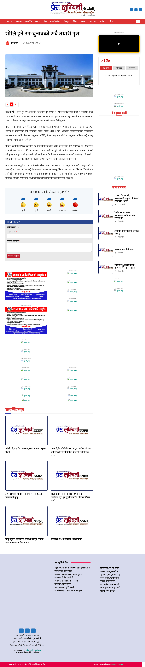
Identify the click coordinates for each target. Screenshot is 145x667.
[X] (136, 9)
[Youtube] (140, 9)
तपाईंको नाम (12, 232)
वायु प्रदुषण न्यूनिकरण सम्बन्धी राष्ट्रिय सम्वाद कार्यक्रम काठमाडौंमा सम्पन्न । (24, 540)
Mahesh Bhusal (117, 664)
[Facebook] (131, 9)
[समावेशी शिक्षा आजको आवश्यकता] (72, 521)
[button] (137, 21)
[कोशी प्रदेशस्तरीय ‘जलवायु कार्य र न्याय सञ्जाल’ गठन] (26, 430)
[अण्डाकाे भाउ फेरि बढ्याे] (105, 250)
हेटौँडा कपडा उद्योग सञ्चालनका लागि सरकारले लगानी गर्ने (126, 215)
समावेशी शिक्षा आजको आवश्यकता (66, 539)
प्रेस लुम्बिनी (14, 43)
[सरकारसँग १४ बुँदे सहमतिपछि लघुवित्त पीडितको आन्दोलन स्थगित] (105, 199)
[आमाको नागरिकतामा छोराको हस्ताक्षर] (105, 233)
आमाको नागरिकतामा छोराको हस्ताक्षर (127, 232)
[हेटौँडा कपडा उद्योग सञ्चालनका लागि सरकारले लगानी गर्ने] (105, 216)
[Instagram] (33, 630)
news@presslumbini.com (32, 650)
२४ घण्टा (106, 68)
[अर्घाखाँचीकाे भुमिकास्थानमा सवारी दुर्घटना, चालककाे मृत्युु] (26, 476)
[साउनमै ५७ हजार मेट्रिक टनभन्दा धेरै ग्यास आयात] (105, 267)
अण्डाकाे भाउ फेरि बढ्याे (124, 249)
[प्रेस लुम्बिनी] (7, 43)
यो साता (119, 68)
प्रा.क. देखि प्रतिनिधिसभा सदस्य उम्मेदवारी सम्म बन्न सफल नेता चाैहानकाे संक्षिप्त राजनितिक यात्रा (71, 452)
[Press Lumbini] (72, 7)
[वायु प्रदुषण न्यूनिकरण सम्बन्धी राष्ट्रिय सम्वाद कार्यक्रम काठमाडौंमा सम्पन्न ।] (26, 521)
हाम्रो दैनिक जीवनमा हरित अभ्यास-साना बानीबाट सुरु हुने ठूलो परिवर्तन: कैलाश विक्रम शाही (70, 497)
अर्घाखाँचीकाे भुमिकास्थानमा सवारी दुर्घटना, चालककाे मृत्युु (24, 495)
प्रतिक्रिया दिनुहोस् (13, 255)
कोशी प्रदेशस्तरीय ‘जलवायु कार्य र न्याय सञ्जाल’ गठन (25, 450)
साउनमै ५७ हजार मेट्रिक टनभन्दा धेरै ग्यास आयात (125, 266)
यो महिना (132, 68)
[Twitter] (27, 630)
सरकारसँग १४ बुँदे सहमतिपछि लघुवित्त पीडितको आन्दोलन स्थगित (127, 198)
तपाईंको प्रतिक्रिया (13, 241)
